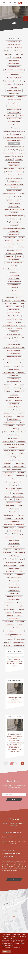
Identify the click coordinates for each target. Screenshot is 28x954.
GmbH (7, 496)
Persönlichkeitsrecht (9, 237)
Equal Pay (20, 240)
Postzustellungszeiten (11, 631)
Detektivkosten (20, 247)
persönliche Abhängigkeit (14, 109)
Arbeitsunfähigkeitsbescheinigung (14, 559)
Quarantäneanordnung (10, 422)
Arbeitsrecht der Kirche (14, 316)
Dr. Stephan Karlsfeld (14, 44)
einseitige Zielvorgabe (14, 556)
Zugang (20, 624)
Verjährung (8, 518)
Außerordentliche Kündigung (14, 297)
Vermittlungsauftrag (14, 275)
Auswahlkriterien (20, 463)
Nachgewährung (9, 425)
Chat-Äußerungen (19, 385)
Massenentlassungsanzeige (14, 350)
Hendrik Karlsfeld (19, 51)
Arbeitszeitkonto (14, 287)
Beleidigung (7, 385)
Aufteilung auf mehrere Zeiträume (14, 215)
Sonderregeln (18, 606)
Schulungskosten (7, 475)
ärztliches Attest (14, 375)
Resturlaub (21, 527)
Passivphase (14, 331)
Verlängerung (14, 187)
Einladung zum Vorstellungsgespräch (14, 146)
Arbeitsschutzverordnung (10, 325)
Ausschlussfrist (17, 134)
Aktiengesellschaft (18, 496)
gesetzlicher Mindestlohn (14, 313)
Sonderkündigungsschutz (14, 381)
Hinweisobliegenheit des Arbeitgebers (14, 524)
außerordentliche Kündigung (14, 250)
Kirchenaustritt (14, 341)
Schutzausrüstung (14, 587)
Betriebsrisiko (18, 400)
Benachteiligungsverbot (14, 410)
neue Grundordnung (10, 454)
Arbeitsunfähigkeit (14, 165)
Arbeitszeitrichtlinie (14, 181)
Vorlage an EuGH (14, 593)
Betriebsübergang (14, 259)
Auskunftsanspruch (14, 125)
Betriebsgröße (10, 624)
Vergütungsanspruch (14, 66)
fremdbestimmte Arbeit (14, 106)
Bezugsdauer (20, 603)
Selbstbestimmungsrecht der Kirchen (14, 347)
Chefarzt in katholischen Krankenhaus (14, 432)
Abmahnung (21, 372)
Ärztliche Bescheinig (9, 168)
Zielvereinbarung (14, 272)
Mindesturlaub (7, 552)
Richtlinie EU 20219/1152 (14, 78)
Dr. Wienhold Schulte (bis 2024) (14, 48)
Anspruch (18, 322)
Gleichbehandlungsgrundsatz (14, 319)
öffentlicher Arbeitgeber (14, 203)
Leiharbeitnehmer (20, 360)
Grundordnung (21, 441)
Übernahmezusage (9, 515)
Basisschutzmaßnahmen (14, 190)
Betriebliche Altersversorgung (14, 253)
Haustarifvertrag (20, 81)
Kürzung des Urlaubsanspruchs (14, 178)
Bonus (23, 269)
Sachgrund (14, 394)
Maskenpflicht (21, 413)
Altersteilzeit (19, 328)
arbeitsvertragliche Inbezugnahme (14, 137)
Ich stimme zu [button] (6, 951)
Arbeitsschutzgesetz (8, 96)
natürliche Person (9, 505)
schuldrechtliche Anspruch (14, 90)
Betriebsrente (9, 256)
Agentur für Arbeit (14, 278)
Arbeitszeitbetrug (8, 247)
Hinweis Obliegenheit (14, 568)
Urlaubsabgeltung (14, 543)
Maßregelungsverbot (19, 366)
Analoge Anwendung (18, 642)
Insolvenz (19, 256)
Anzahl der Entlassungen (14, 353)
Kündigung (9, 328)
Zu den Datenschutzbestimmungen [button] (11, 947)
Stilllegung (9, 159)
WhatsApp (7, 388)
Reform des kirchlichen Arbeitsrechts (14, 450)
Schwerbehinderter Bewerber (14, 140)
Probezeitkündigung (14, 378)
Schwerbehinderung (19, 466)
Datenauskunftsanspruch (14, 469)
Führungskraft (18, 391)
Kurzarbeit (18, 363)
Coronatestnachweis (14, 63)
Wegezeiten (9, 200)
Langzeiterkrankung (14, 521)
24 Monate (8, 606)
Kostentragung (9, 69)
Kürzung (8, 391)
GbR (22, 631)
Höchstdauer (21, 515)
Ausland (8, 612)
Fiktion (19, 615)
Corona (23, 325)
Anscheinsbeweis (14, 628)
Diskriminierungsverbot (14, 344)
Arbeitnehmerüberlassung (14, 356)
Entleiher (9, 363)
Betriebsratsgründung (14, 162)
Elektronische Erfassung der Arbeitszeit (14, 209)
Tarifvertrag (7, 338)
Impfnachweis (17, 57)
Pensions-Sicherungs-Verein (10, 269)
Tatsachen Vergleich (14, 540)
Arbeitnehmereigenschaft (14, 99)
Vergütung (9, 322)
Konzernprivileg (7, 360)
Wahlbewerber (20, 621)
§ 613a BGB (14, 266)
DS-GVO (21, 237)
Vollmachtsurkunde (8, 639)
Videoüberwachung (14, 234)
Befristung (19, 172)
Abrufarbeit (10, 615)
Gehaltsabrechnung (19, 300)
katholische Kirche (8, 441)
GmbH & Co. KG (20, 499)
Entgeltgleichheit (14, 225)
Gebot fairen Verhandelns (14, 118)
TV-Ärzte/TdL (8, 574)
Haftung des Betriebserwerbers (14, 262)
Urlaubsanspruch (18, 388)
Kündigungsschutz (14, 219)
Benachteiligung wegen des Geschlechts (14, 228)
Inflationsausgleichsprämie (14, 334)
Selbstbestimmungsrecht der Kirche (14, 482)
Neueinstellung (9, 175)
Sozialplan (19, 159)
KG (11, 499)
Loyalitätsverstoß (14, 447)
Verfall (22, 565)
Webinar (14, 479)
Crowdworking (21, 96)
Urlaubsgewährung (14, 530)
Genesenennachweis (14, 60)
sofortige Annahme (9, 115)
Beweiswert (21, 168)
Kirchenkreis (19, 200)
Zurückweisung (21, 639)
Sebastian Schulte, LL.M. (14, 41)
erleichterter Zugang (9, 609)
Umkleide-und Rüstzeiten (14, 584)
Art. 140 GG (14, 485)
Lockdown (8, 400)
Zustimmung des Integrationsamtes (14, 156)
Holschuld (8, 306)
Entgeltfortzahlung (14, 403)
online (22, 303)
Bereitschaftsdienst (14, 309)
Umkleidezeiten (18, 197)
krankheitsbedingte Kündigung (14, 150)
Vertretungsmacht (19, 645)
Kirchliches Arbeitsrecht (14, 438)
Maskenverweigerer (9, 372)
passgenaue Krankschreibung (14, 562)
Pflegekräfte (19, 306)
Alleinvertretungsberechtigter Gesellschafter (14, 635)
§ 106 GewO (18, 612)
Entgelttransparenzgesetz (14, 222)
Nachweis (6, 642)
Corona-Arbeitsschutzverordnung (14, 184)
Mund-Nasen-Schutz (8, 413)
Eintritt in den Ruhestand (14, 546)
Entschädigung (9, 240)
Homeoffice (20, 69)
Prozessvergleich (9, 537)
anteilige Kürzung (19, 549)
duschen (8, 197)
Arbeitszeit (22, 193)
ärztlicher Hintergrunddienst (14, 577)
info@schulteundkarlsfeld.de (12, 832)
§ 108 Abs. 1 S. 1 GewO (10, 303)
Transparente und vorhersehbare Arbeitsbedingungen (14, 73)
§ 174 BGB (7, 645)
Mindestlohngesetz (14, 419)
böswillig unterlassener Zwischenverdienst (14, 131)
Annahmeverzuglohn (14, 128)
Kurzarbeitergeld (8, 603)
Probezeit (20, 505)
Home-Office (19, 54)
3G (8, 57)
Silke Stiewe (7, 51)
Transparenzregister (18, 493)
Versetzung (21, 609)
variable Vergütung (20, 552)
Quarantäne (7, 549)
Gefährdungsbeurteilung (9, 193)
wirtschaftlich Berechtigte (14, 502)
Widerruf (6, 493)
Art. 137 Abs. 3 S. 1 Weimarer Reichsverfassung (14, 489)
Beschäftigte (14, 87)
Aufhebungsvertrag (14, 112)
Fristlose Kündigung (14, 369)
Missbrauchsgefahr (9, 472)
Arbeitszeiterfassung (14, 93)
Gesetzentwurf (14, 212)
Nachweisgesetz (7, 81)
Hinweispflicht (19, 518)
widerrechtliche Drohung (14, 121)
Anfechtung (21, 115)
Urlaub (22, 422)
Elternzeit (20, 175)
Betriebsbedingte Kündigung (14, 460)
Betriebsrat (21, 472)
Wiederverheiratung (14, 435)
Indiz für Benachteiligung (14, 281)
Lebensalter (7, 466)
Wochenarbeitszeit (14, 618)
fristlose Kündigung (9, 527)
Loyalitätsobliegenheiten (14, 457)
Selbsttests (20, 425)
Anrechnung (14, 294)
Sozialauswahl (7, 463)
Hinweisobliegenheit (14, 599)
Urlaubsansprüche (14, 590)
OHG (5, 499)
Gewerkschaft (8, 84)
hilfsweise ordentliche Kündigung (14, 534)
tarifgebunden (19, 84)
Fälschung (7, 300)
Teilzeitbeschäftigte (19, 338)
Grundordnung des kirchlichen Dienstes (14, 444)
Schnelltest (14, 428)
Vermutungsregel (14, 231)
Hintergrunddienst (14, 581)
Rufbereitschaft (10, 571)
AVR (8, 134)
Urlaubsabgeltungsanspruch (14, 596)
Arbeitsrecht (9, 172)
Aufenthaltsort (19, 574)
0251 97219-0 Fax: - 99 (11, 837)
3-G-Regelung (8, 54)
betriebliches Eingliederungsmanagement (14, 153)
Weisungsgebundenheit (14, 103)
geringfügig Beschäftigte (14, 407)
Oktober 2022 (20, 416)
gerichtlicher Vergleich (14, 284)
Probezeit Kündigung (14, 509)
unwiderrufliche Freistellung (14, 291)
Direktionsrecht (8, 416)
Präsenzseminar (20, 475)
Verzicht (20, 537)
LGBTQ (21, 454)
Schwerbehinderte (14, 206)
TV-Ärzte (20, 571)
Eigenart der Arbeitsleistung (14, 397)
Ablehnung (6, 366)
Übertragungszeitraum (10, 565)
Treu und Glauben (14, 512)
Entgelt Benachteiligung (14, 244)
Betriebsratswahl (8, 621)
